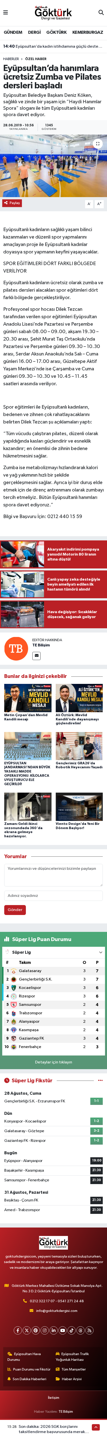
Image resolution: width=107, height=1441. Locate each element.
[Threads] (80, 1330)
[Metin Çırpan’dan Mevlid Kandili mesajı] (28, 698)
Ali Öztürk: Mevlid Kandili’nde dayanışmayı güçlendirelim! (77, 719)
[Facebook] (18, 1330)
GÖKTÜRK (56, 32)
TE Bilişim (41, 645)
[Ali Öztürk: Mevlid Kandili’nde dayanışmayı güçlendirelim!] (79, 698)
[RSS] (89, 1330)
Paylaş (15, 203)
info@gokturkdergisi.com (56, 1311)
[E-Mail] (36, 656)
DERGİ (34, 32)
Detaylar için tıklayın (53, 1062)
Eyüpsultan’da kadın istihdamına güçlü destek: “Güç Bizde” (53, 46)
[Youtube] (62, 1330)
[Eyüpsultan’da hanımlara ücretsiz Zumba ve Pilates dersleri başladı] (53, 166)
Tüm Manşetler (73, 1369)
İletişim (53, 1398)
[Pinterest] (36, 1330)
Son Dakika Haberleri (29, 1379)
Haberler (11, 59)
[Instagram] (45, 1330)
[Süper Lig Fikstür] (100, 1081)
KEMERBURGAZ (87, 32)
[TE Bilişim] (16, 648)
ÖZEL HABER (36, 59)
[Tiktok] (71, 1330)
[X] (27, 1330)
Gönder (15, 910)
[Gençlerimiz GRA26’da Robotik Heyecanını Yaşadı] (79, 746)
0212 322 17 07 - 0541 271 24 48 (57, 1301)
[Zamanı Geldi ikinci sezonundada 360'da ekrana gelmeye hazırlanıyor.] (28, 807)
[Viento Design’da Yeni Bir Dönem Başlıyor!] (79, 807)
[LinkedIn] (54, 1330)
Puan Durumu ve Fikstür (32, 1369)
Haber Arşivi (72, 1379)
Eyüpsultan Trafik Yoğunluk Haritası (72, 1356)
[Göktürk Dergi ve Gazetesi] (53, 13)
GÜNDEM (13, 32)
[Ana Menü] (5, 13)
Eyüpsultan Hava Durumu (24, 1356)
